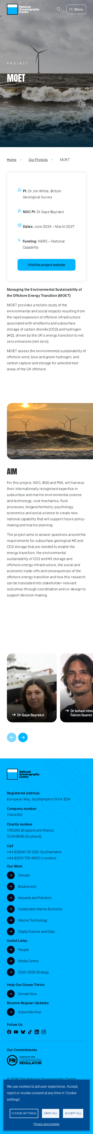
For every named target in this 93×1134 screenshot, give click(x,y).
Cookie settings (23, 1113)
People (23, 949)
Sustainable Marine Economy (40, 909)
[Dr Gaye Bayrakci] (33, 687)
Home (11, 159)
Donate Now (27, 993)
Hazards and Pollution (34, 897)
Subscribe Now (29, 1012)
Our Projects (38, 159)
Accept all (73, 1113)
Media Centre (28, 961)
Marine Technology (32, 920)
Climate (24, 875)
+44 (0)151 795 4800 (23, 858)
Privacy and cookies (46, 1124)
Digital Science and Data (36, 931)
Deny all (50, 1113)
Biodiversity (27, 886)
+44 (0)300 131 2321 (23, 852)
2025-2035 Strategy (33, 972)
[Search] (59, 9)
